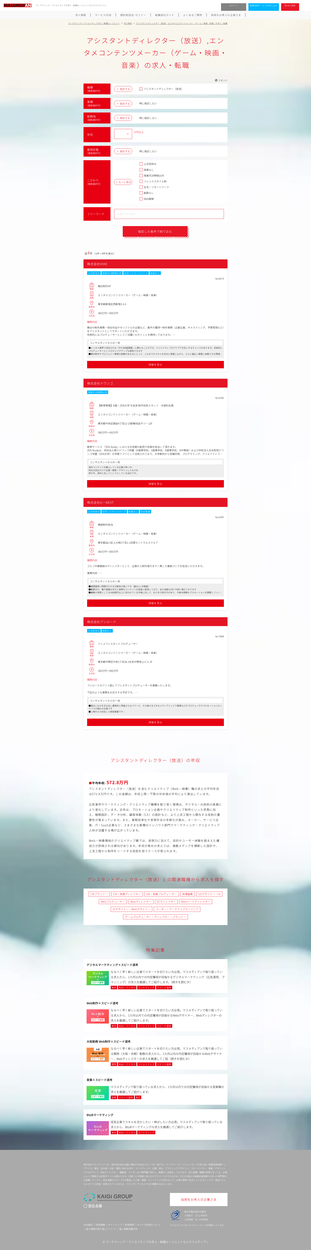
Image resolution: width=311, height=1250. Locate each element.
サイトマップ (115, 1224)
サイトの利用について (149, 1224)
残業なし (149, 170)
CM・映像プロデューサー (161, 894)
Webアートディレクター (195, 901)
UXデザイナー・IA (209, 894)
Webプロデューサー (113, 901)
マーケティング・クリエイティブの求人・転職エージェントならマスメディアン (157, 1242)
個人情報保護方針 (128, 1229)
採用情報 (100, 1224)
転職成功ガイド (164, 15)
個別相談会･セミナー (133, 15)
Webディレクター (141, 901)
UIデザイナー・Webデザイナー (131, 909)
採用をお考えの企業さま (226, 15)
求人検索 (291, 5)
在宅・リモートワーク (156, 187)
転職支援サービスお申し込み (263, 5)
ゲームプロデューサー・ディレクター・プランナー (155, 917)
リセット (222, 80)
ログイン (233, 5)
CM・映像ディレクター (127, 894)
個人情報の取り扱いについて (101, 1229)
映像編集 (187, 894)
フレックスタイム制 (155, 181)
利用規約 (129, 1224)
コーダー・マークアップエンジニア (177, 909)
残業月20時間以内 (154, 175)
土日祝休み (150, 164)
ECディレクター (166, 901)
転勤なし (149, 193)
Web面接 (149, 199)
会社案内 (88, 1224)
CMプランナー (99, 894)
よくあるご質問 (192, 15)
